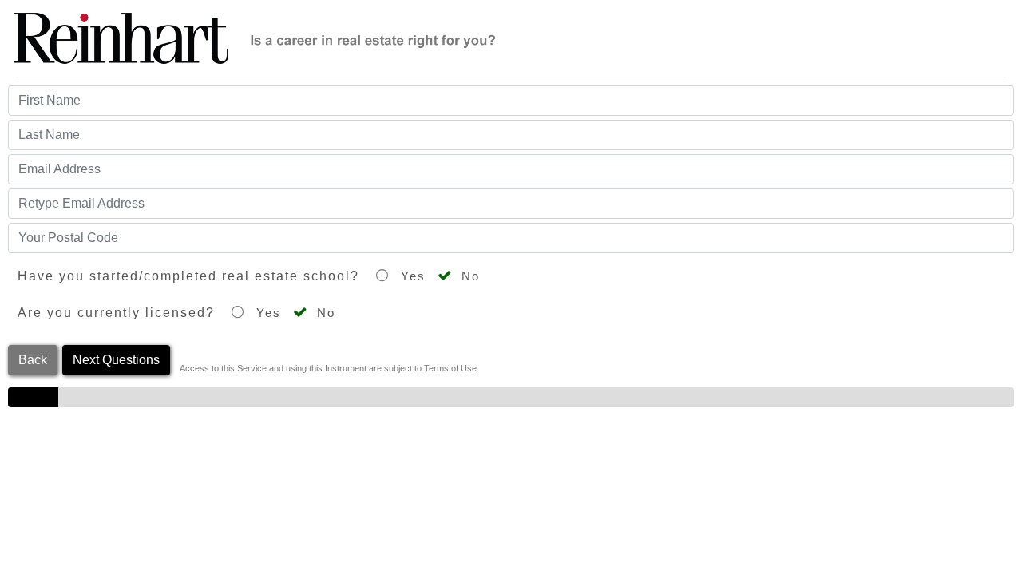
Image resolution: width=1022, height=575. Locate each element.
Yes (411, 276)
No (468, 276)
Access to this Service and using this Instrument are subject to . (329, 368)
